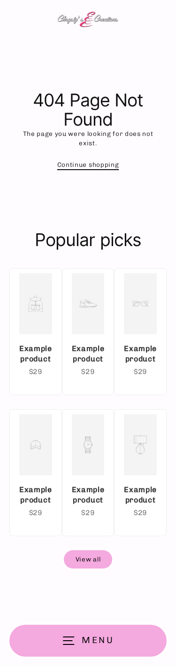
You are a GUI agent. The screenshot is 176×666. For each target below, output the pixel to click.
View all (88, 559)
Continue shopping (88, 164)
